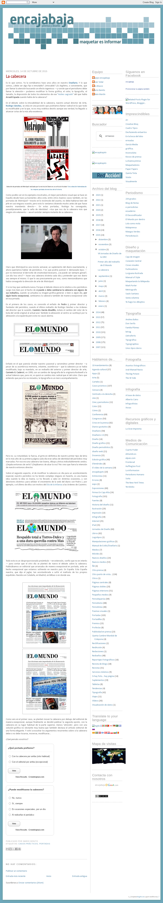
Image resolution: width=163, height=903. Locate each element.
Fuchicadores (132, 269)
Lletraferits (131, 336)
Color (94, 406)
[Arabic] (117, 726)
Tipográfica (131, 340)
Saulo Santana (132, 294)
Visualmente (131, 181)
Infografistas (132, 404)
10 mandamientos (100, 365)
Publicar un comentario (16, 871)
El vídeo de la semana (102, 468)
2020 (98, 210)
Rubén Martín (99, 94)
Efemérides (97, 464)
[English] (96, 726)
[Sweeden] (96, 733)
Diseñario (96, 431)
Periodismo (97, 603)
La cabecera (16, 76)
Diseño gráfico (99, 443)
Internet (95, 521)
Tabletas (96, 684)
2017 (98, 225)
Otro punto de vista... (102, 574)
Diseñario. (73, 83)
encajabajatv (98, 472)
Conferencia (97, 414)
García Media (132, 144)
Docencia (96, 455)
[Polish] (111, 733)
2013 (98, 317)
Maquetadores (132, 165)
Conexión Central (133, 261)
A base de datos (133, 395)
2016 (98, 230)
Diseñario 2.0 (98, 435)
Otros (95, 578)
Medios (95, 550)
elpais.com (130, 458)
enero (101, 306)
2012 (98, 322)
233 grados (131, 199)
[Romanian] (117, 733)
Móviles (95, 554)
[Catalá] (93, 733)
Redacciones (98, 651)
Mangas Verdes (133, 232)
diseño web (97, 451)
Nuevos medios (99, 562)
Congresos (97, 419)
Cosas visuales (132, 265)
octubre (102, 249)
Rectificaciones (99, 643)
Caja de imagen (133, 257)
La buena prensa (133, 161)
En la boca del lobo (134, 136)
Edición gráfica (99, 460)
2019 (98, 215)
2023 (98, 195)
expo (94, 484)
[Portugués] (108, 726)
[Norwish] (99, 733)
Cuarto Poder (132, 450)
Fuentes (95, 500)
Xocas (128, 408)
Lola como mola (133, 223)
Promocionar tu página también (137, 89)
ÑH (93, 566)
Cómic (95, 410)
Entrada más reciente (15, 876)
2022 (98, 200)
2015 (98, 235)
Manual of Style (133, 277)
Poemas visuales (99, 611)
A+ (127, 120)
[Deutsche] (114, 726)
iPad (94, 525)
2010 (98, 332)
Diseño (95, 439)
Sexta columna (132, 298)
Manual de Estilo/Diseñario (104, 546)
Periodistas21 (132, 236)
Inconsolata (131, 153)
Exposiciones (98, 488)
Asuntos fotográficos (135, 365)
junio (101, 281)
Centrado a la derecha (102, 394)
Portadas (44, 844)
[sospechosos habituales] (107, 113)
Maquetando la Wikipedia (137, 281)
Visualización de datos (102, 705)
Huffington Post (133, 466)
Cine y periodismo (100, 402)
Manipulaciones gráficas (103, 541)
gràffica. (129, 149)
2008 (98, 342)
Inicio (48, 876)
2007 (98, 347)
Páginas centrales (100, 582)
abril (101, 291)
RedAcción (97, 647)
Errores (95, 480)
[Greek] (120, 726)
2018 (98, 220)
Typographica (132, 344)
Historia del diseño (100, 505)
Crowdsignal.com (36, 777)
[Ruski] (93, 729)
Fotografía (97, 496)
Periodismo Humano (135, 474)
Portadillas (97, 619)
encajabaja (130, 82)
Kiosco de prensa (133, 157)
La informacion (132, 470)
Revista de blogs (99, 664)
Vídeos (95, 701)
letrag (128, 332)
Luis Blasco (98, 86)
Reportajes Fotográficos (103, 660)
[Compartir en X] (13, 849)
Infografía (96, 517)
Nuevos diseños (99, 558)
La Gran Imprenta (134, 429)
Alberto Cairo (132, 399)
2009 (98, 337)
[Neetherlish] (108, 733)
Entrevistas (97, 476)
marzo (102, 296)
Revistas (96, 668)
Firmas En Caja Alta (101, 492)
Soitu (128, 478)
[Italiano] (105, 726)
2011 (98, 327)
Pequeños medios (100, 595)
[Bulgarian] (114, 733)
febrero (102, 301)
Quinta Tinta (131, 173)
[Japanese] (111, 726)
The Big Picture (132, 374)
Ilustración (97, 509)
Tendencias (97, 688)
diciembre (103, 239)
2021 (98, 205)
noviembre (104, 244)
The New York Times (135, 483)
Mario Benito (99, 90)
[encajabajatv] (99, 163)
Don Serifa (130, 323)
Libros (95, 533)
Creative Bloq (132, 124)
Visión (128, 177)
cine (94, 398)
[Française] (102, 726)
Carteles (96, 382)
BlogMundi (141, 897)
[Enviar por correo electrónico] (7, 849)
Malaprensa (131, 227)
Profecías (96, 627)
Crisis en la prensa (100, 423)
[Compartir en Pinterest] (19, 849)
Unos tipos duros (134, 348)
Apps (94, 373)
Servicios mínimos (100, 672)
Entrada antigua (79, 876)
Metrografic (131, 290)
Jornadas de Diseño (101, 529)
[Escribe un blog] (10, 849)
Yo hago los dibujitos (135, 302)
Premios (96, 623)
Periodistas (97, 607)
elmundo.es (131, 454)
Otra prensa (97, 570)
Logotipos (97, 537)
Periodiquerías (99, 599)
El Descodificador (134, 215)
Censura (96, 390)
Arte (94, 378)
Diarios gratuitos (100, 427)
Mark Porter (131, 285)
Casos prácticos (28, 844)
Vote (14, 771)
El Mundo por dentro (135, 219)
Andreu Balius (132, 319)
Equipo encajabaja (101, 78)
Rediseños (97, 656)
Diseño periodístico (101, 447)
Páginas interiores (100, 591)
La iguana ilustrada (134, 273)
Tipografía (97, 692)
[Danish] (105, 733)
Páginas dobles (99, 587)
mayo (101, 286)
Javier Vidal (98, 82)
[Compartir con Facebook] (16, 849)
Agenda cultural (99, 369)
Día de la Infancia (54, 485)
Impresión (96, 513)
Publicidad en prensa (101, 632)
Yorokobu (130, 487)
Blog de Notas (132, 203)
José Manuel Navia (134, 370)
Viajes (95, 696)
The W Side (131, 378)
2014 (98, 312)
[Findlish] (102, 733)
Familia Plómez (132, 328)
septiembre (104, 276)
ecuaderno (130, 211)
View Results (21, 777)
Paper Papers (132, 169)
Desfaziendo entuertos (136, 132)
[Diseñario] (99, 152)
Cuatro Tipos (132, 128)
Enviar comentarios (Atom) (31, 883)
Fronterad (130, 462)
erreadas (130, 140)
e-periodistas (132, 207)
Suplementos (98, 680)
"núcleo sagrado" (65, 94)
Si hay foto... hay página (103, 676)
